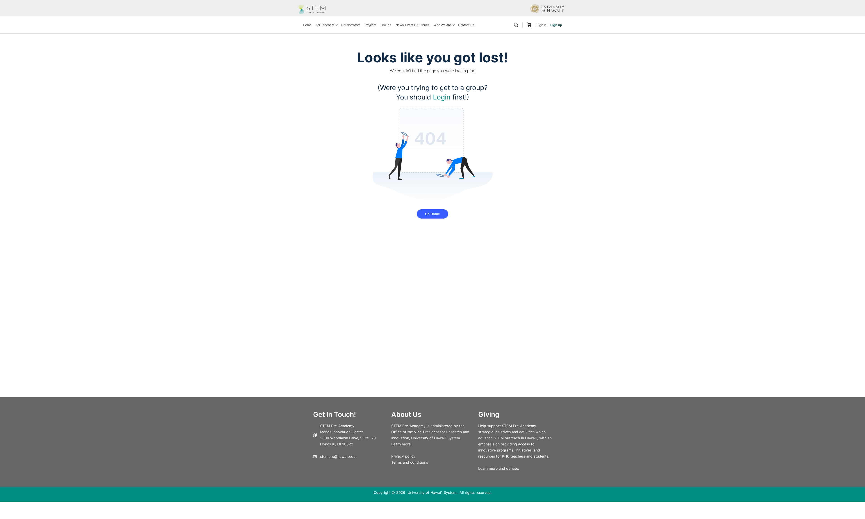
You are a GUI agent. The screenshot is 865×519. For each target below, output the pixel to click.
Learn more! (401, 444)
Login (442, 97)
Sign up (556, 25)
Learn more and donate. (498, 468)
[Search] (516, 25)
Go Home (432, 214)
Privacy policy (403, 456)
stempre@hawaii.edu (337, 456)
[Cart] (529, 25)
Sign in (541, 25)
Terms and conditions (409, 462)
